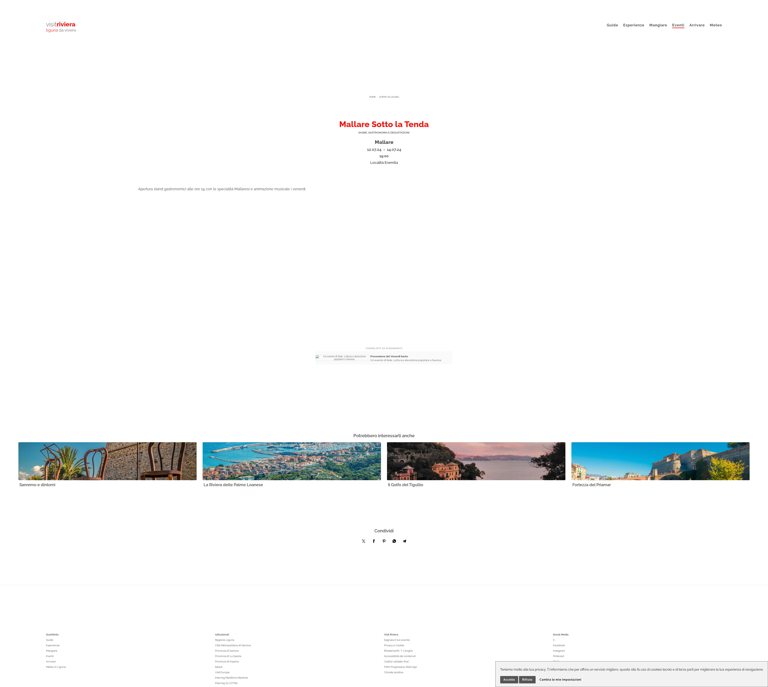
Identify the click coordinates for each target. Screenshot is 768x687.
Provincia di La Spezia (228, 656)
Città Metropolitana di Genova (233, 645)
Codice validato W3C (396, 661)
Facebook (559, 645)
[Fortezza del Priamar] (660, 461)
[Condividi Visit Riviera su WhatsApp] (394, 542)
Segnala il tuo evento (397, 639)
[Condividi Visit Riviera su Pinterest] (384, 542)
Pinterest (558, 656)
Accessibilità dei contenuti (400, 656)
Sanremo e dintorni (37, 484)
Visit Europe (222, 672)
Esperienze (633, 25)
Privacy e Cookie (394, 645)
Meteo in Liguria (56, 666)
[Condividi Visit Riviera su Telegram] (404, 542)
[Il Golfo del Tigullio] (476, 461)
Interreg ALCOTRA (226, 683)
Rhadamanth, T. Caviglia (398, 650)
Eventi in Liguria (389, 97)
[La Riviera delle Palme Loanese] (292, 461)
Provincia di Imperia (227, 661)
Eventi (678, 25)
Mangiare (658, 25)
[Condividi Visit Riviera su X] (363, 542)
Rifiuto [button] (527, 679)
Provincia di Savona (227, 650)
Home (372, 97)
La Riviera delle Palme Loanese (233, 484)
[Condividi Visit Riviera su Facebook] (374, 542)
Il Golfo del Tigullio (405, 484)
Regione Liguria (224, 639)
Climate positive (393, 672)
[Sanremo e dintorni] (107, 461)
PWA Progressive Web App (400, 666)
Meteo (716, 25)
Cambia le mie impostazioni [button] (560, 679)
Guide (612, 25)
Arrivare (697, 25)
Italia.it (218, 666)
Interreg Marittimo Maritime (231, 677)
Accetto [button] (509, 679)
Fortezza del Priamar (591, 484)
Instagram (559, 650)
